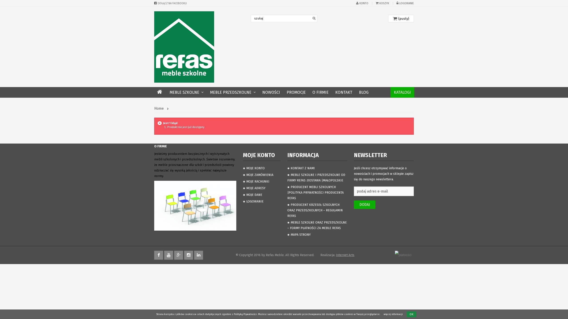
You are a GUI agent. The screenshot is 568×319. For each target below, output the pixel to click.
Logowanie (406, 3)
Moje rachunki (257, 181)
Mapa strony (301, 235)
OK (411, 314)
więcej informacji (393, 314)
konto (363, 3)
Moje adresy (255, 188)
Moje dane (254, 195)
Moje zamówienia (259, 175)
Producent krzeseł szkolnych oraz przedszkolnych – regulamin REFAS (315, 210)
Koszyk (384, 3)
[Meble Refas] (184, 47)
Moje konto (255, 168)
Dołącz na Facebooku (172, 3)
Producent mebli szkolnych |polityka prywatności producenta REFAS (315, 192)
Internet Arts (345, 255)
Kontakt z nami (303, 168)
